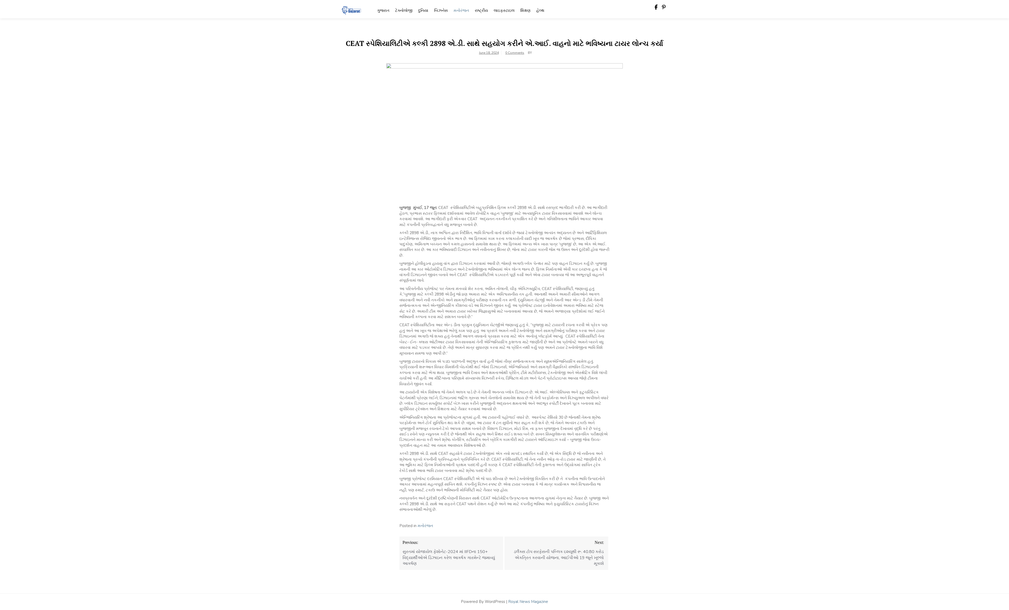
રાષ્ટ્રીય (481, 10)
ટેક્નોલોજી (404, 10)
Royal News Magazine (528, 601)
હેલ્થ (540, 10)
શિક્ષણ (525, 10)
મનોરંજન (461, 10)
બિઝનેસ (441, 10)
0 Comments (514, 53)
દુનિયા (423, 10)
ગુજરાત (383, 10)
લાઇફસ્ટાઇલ (504, 10)
